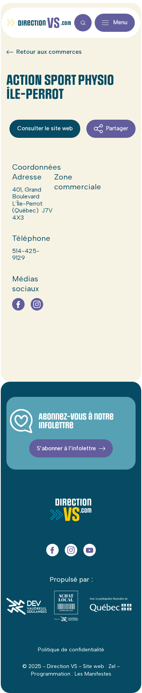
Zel (111, 666)
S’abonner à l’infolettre (66, 448)
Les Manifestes (93, 674)
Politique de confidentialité (71, 649)
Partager (117, 128)
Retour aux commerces (49, 51)
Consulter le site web (45, 128)
